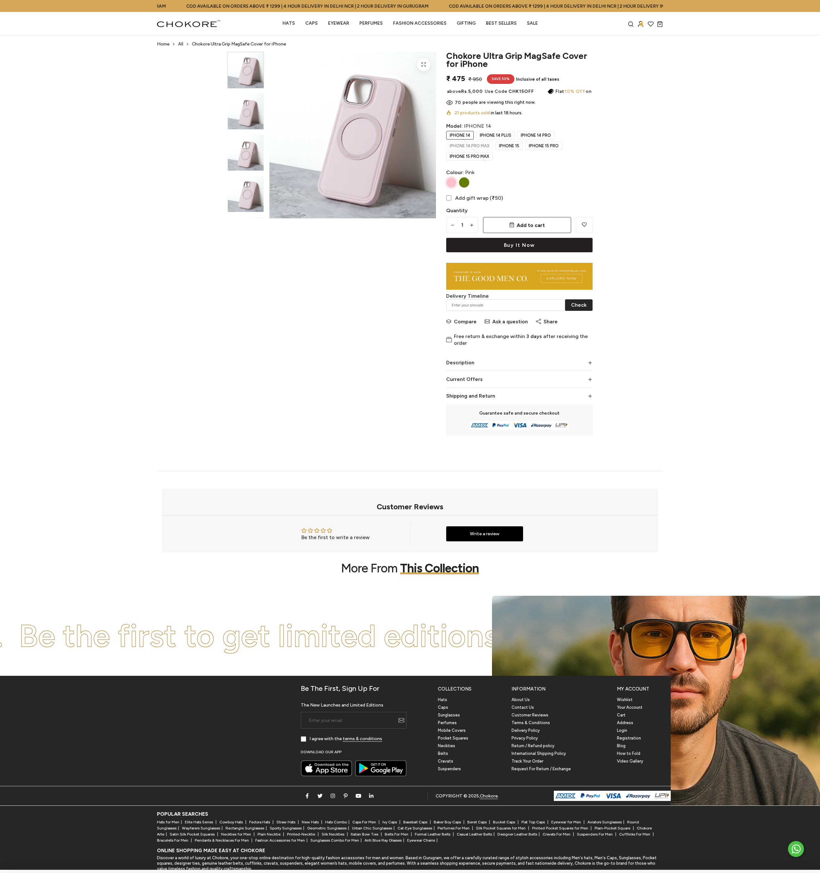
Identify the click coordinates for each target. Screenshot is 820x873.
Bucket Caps (504, 822)
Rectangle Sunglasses (245, 828)
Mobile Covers (452, 730)
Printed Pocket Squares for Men (560, 828)
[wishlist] (651, 24)
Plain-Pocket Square (612, 828)
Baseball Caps (415, 822)
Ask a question (510, 322)
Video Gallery (630, 761)
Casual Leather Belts (474, 834)
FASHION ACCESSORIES (420, 23)
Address (625, 722)
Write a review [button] (484, 534)
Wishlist (625, 699)
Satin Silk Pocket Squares (193, 834)
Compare (465, 322)
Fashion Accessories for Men (280, 840)
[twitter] (320, 795)
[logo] (189, 24)
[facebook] (307, 795)
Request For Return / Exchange (541, 768)
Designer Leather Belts (517, 834)
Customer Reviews (530, 715)
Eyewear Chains (421, 840)
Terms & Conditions (531, 722)
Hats (289, 23)
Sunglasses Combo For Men (334, 840)
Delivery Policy (526, 730)
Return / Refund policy (533, 745)
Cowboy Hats (231, 822)
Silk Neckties (333, 834)
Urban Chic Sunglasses (372, 828)
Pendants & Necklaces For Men (222, 840)
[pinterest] (345, 795)
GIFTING (466, 23)
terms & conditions (362, 738)
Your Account (630, 707)
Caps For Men (364, 822)
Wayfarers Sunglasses (201, 828)
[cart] (660, 24)
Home (163, 44)
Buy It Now (519, 245)
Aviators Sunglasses (604, 822)
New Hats (311, 822)
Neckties (446, 745)
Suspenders (449, 768)
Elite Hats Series (199, 822)
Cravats (445, 761)
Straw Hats (286, 822)
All (180, 44)
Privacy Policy (525, 738)
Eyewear (338, 23)
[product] (423, 64)
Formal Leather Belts (433, 834)
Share (551, 322)
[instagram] (332, 795)
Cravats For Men (557, 834)
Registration (629, 738)
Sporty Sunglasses (286, 828)
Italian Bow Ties (365, 834)
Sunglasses (449, 715)
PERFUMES (371, 23)
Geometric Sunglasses (327, 828)
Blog (621, 745)
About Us (521, 699)
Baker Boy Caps (448, 822)
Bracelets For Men (173, 840)
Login (622, 730)
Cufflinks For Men (635, 834)
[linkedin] (371, 795)
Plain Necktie (270, 834)
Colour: (460, 172)
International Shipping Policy (539, 753)
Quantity (457, 210)
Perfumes (447, 722)
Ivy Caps (390, 822)
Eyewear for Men (566, 822)
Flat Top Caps (533, 822)
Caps (311, 23)
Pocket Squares (453, 738)
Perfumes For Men (454, 828)
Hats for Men (168, 822)
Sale (532, 23)
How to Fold (628, 753)
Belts (443, 753)
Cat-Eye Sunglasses (415, 828)
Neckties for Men (236, 834)
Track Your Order (527, 761)
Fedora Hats (260, 822)
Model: (468, 126)
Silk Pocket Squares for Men (501, 828)
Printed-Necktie (301, 834)
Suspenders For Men (595, 834)
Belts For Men (397, 834)
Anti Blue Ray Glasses (383, 840)
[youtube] (358, 795)
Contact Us (523, 707)
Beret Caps (477, 822)
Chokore (489, 796)
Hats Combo (336, 822)
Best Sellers (501, 23)
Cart (621, 715)
